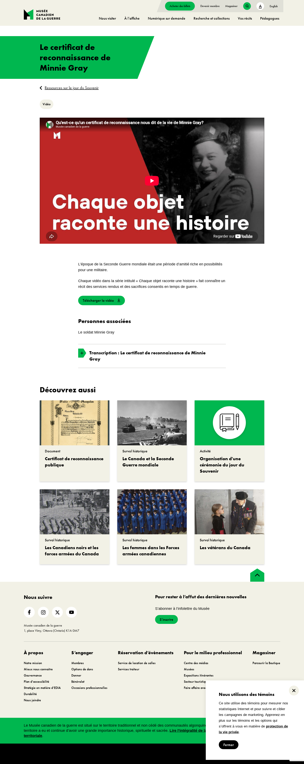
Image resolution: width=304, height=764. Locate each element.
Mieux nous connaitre (38, 669)
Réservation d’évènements (146, 653)
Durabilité (30, 694)
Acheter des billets (180, 6)
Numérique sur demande (166, 18)
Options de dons (82, 669)
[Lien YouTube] (71, 612)
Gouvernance (33, 675)
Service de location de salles (137, 663)
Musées (189, 669)
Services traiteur (128, 669)
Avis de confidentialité (158, 754)
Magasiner (231, 6)
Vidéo (46, 104)
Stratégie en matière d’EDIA (42, 688)
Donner (76, 675)
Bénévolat (77, 681)
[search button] (247, 6)
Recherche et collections (212, 18)
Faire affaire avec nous (199, 688)
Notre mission (33, 663)
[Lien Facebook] (29, 612)
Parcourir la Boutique (266, 663)
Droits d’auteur (111, 754)
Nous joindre (32, 700)
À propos (33, 653)
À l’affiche (132, 18)
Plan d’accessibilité (36, 681)
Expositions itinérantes (198, 675)
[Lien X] (57, 612)
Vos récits (245, 18)
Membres (77, 663)
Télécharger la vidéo (98, 300)
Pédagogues (269, 18)
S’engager (82, 653)
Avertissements (132, 754)
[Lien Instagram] (43, 612)
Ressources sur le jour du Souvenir (72, 87)
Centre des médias (196, 663)
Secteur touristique (196, 681)
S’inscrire (166, 619)
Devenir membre (210, 6)
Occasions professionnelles (89, 688)
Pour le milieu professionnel (213, 653)
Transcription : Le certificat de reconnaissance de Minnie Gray (147, 356)
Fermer (228, 744)
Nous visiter (107, 18)
